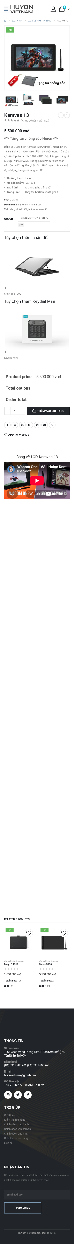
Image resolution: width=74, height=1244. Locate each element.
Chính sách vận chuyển (17, 1128)
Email (44, 425)
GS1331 (23, 209)
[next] (67, 115)
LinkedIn (22, 425)
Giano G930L (46, 964)
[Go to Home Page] (5, 21)
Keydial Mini (30, 353)
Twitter (15, 425)
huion (31, 209)
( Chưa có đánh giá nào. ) (35, 120)
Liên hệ (8, 1142)
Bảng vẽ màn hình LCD (28, 204)
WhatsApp (52, 425)
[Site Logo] (21, 9)
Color (8, 218)
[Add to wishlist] (29, 933)
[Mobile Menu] (7, 9)
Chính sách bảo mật (16, 1133)
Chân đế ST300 (30, 288)
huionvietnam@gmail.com (20, 1075)
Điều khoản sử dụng (16, 1138)
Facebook (7, 425)
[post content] (19, 942)
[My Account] (53, 9)
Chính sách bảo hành (16, 1124)
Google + (30, 425)
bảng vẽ (13, 209)
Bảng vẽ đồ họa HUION (14, 961)
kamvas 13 (41, 209)
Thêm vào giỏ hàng (50, 410)
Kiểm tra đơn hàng (14, 1119)
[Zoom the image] (15, 1020)
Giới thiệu (9, 1115)
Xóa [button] (21, 225)
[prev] (61, 115)
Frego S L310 (11, 964)
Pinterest (37, 425)
